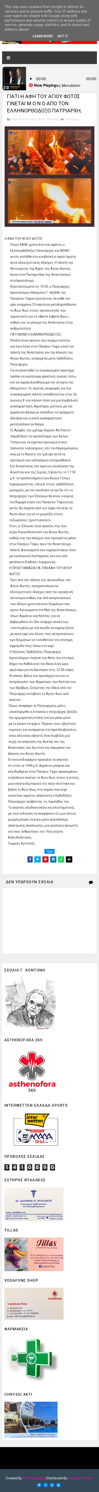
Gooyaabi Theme (80, 1478)
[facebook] (45, 1485)
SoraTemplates (34, 1478)
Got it (62, 36)
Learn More (43, 36)
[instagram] (52, 1485)
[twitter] (39, 1485)
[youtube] (58, 1485)
